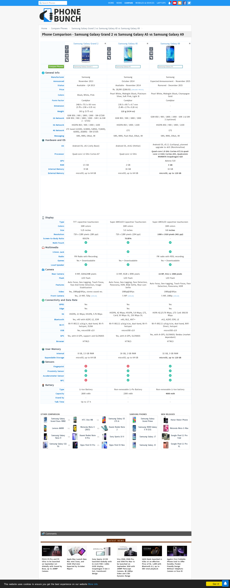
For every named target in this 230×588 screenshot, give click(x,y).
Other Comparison (50, 414)
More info (93, 584)
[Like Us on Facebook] (184, 3)
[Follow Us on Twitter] (189, 3)
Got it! (216, 583)
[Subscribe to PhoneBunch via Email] (179, 3)
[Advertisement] (143, 15)
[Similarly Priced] (137, 90)
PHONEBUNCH (67, 15)
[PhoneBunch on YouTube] (174, 4)
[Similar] (94, 296)
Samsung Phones (138, 414)
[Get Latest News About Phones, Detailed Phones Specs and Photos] (46, 15)
